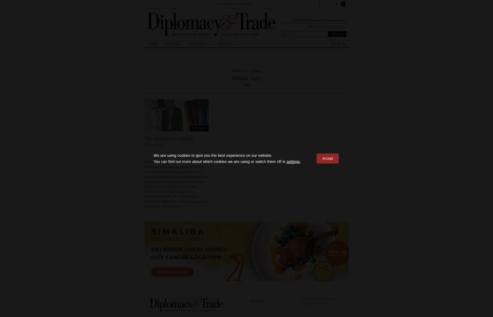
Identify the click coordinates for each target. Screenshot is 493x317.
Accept (327, 158)
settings (293, 161)
